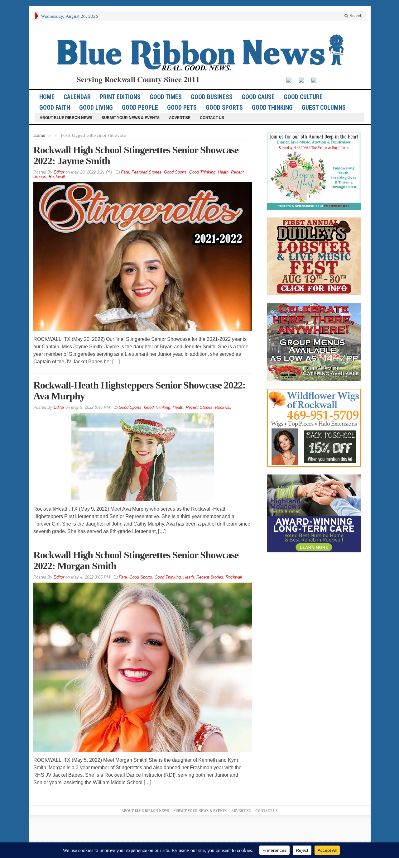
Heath (223, 172)
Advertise (179, 118)
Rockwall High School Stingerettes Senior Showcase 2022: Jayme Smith (135, 155)
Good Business (212, 97)
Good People (140, 107)
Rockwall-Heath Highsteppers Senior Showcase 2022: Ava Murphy (139, 390)
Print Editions (120, 97)
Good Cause (258, 97)
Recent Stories (199, 407)
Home (39, 135)
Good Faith (54, 107)
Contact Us (212, 118)
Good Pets (182, 107)
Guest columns (324, 107)
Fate (125, 172)
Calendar (77, 97)
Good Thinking (272, 107)
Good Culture (303, 97)
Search (355, 15)
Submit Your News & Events (131, 118)
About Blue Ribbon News (66, 118)
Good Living (96, 107)
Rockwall (57, 176)
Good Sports (224, 107)
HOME (47, 97)
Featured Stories (146, 172)
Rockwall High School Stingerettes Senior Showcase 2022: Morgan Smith (135, 560)
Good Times (166, 97)
